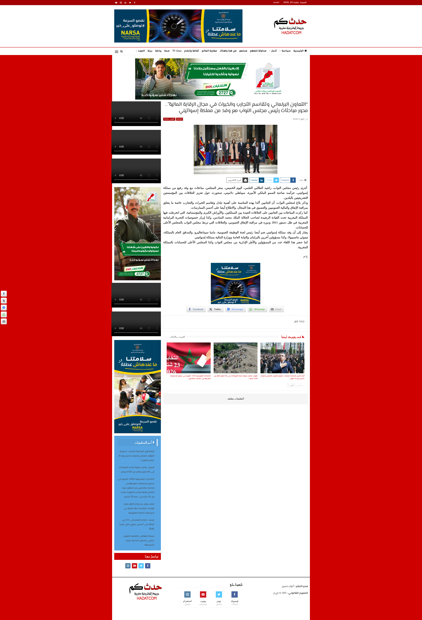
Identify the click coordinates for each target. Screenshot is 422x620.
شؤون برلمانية (169, 119)
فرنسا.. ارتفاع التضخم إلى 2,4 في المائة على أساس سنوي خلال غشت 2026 (136, 524)
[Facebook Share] (4, 294)
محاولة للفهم (258, 51)
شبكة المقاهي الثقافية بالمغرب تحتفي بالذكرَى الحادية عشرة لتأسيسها (138, 540)
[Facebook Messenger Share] (4, 307)
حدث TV (176, 51)
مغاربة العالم (209, 51)
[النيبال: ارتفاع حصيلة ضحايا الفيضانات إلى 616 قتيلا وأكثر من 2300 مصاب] (235, 357)
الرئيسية (298, 51)
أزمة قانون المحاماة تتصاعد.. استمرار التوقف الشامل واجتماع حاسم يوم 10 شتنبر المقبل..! (136, 456)
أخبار (274, 51)
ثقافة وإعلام (191, 51)
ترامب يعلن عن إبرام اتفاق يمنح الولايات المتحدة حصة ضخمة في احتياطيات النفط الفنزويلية (139, 508)
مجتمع (243, 51)
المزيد (141, 51)
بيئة (150, 51)
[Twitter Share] (4, 301)
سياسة (286, 51)
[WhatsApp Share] (4, 314)
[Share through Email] (4, 321)
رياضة (158, 51)
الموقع (276, 2)
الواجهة (179, 119)
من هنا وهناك (228, 51)
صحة (167, 51)
